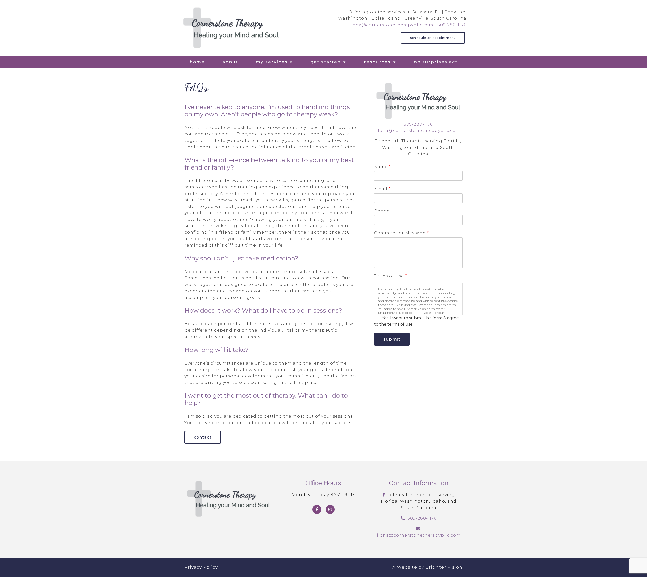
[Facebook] (316, 509)
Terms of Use (390, 276)
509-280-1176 (451, 24)
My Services (272, 61)
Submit (391, 339)
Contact (203, 437)
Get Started (325, 61)
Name (382, 166)
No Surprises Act (435, 61)
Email (382, 188)
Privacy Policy (201, 567)
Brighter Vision (444, 567)
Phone (382, 211)
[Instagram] (330, 509)
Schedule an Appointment (432, 38)
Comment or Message (401, 233)
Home (197, 61)
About (230, 61)
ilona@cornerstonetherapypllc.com (391, 24)
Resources (377, 61)
